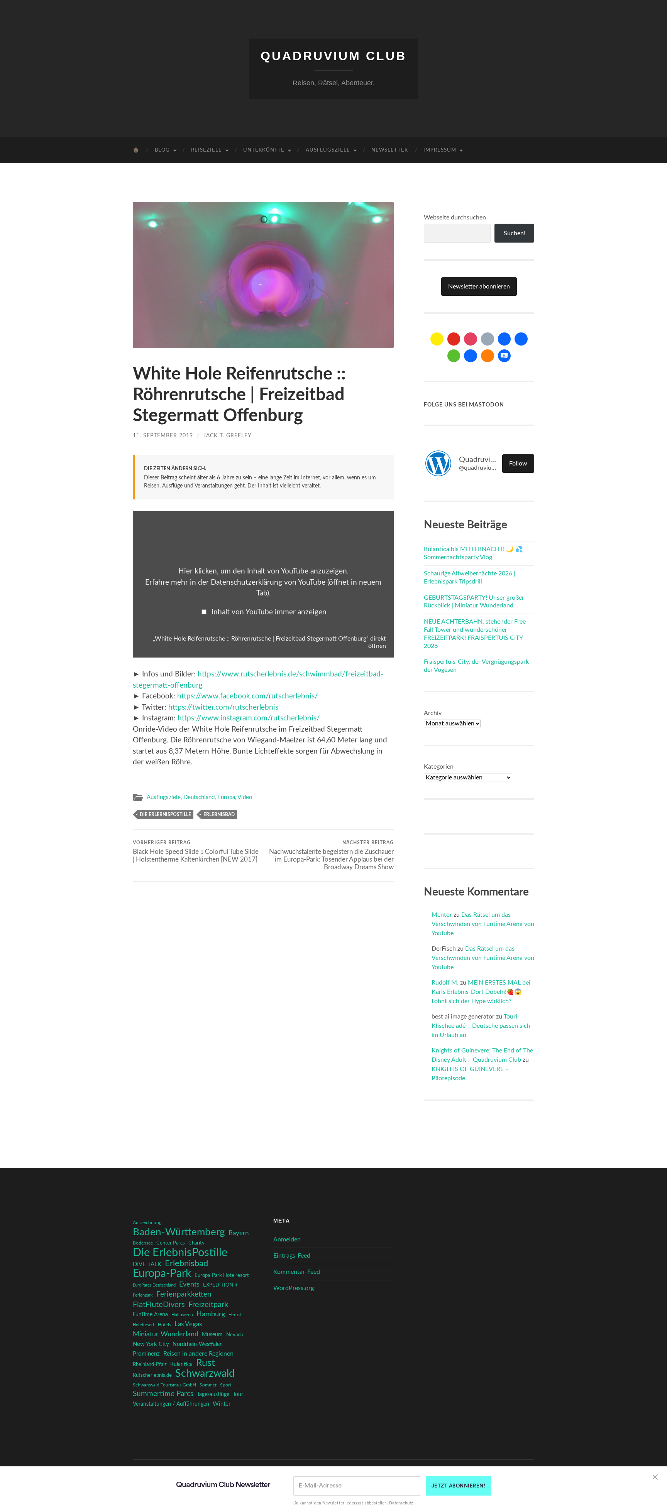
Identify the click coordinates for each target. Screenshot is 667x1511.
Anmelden (287, 1239)
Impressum (439, 150)
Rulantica (181, 1364)
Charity (196, 1243)
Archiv (433, 713)
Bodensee (143, 1243)
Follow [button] (518, 463)
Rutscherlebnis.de (152, 1375)
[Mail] (436, 339)
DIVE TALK (147, 1264)
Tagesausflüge (213, 1394)
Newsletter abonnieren (479, 286)
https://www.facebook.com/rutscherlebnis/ (247, 696)
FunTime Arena (150, 1314)
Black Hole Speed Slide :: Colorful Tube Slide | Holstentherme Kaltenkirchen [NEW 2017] (196, 851)
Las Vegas (188, 1324)
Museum (212, 1334)
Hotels (164, 1325)
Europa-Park (162, 1273)
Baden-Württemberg (179, 1232)
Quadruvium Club (333, 56)
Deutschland (199, 797)
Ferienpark (143, 1295)
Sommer (208, 1385)
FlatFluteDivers (159, 1305)
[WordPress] (487, 355)
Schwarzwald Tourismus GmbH (164, 1385)
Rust (205, 1363)
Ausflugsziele (328, 150)
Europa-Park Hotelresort (222, 1275)
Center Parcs (170, 1243)
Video (244, 797)
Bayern (239, 1233)
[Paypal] (470, 355)
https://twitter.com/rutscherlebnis (223, 707)
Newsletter (389, 150)
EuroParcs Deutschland (154, 1285)
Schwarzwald (205, 1373)
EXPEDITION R (220, 1285)
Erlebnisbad (219, 814)
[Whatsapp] (453, 355)
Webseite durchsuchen (455, 217)
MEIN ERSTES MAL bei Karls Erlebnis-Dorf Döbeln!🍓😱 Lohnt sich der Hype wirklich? (481, 992)
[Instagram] (470, 339)
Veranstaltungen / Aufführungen (171, 1404)
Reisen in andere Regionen (198, 1354)
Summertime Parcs (163, 1394)
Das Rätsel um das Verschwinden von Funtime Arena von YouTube (483, 924)
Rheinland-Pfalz (150, 1364)
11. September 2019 (163, 435)
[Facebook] (504, 339)
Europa (226, 797)
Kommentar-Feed (296, 1272)
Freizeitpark (208, 1305)
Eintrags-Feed (291, 1256)
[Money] (504, 355)
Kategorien (439, 767)
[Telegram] (521, 339)
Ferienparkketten (184, 1294)
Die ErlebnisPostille (165, 814)
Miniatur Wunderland (165, 1334)
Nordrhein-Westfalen (198, 1344)
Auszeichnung (147, 1223)
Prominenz (146, 1354)
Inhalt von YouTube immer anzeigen (269, 612)
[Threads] (487, 339)
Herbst (235, 1315)
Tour (238, 1394)
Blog (162, 150)
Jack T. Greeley (227, 435)
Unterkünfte (263, 150)
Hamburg (210, 1314)
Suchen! (514, 233)
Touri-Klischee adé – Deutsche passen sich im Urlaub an (481, 1026)
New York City (151, 1344)
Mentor (442, 915)
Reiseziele (206, 150)
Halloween (182, 1315)
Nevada (234, 1334)
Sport (225, 1385)
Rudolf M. (445, 983)
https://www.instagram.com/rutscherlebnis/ (249, 718)
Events (189, 1284)
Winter (221, 1404)
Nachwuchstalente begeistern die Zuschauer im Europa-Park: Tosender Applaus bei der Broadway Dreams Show (331, 855)
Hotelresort (143, 1325)
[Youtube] (453, 339)
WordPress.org (293, 1288)
